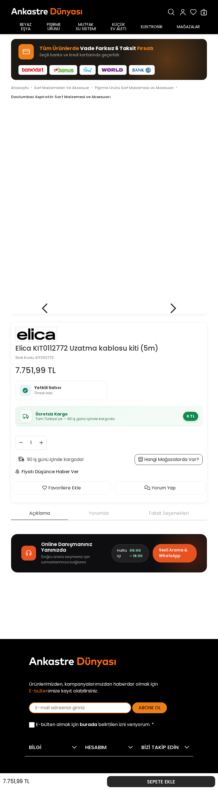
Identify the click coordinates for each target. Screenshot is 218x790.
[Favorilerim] (193, 12)
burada (88, 724)
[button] (44, 308)
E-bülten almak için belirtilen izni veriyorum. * (94, 724)
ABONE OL (150, 707)
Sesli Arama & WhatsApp (173, 553)
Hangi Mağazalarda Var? (171, 459)
